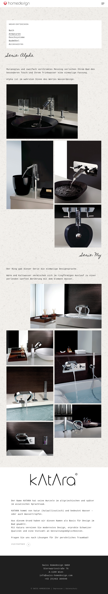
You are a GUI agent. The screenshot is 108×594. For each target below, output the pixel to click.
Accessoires (16, 44)
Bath (11, 30)
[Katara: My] (29, 347)
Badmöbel (14, 41)
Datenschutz (71, 589)
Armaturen (15, 34)
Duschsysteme (17, 37)
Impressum (57, 589)
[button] (102, 3)
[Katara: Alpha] (29, 175)
